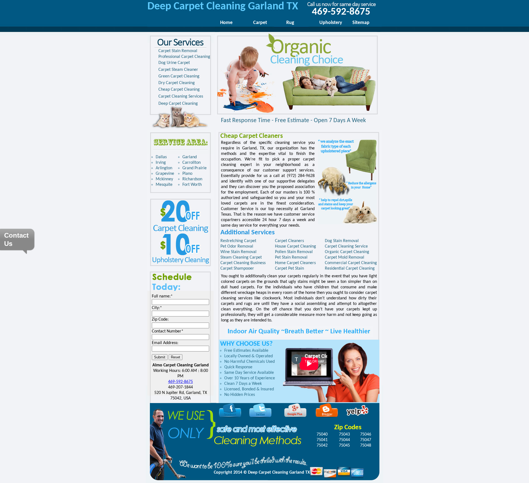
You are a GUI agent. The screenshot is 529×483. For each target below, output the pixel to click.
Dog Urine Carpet (174, 63)
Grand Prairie (194, 168)
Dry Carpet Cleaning (176, 83)
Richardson (192, 179)
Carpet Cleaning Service (346, 246)
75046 (365, 434)
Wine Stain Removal (238, 252)
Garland (189, 157)
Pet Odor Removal (236, 246)
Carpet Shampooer (237, 268)
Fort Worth (192, 185)
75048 (365, 445)
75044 (344, 440)
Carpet (260, 22)
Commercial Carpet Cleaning (351, 263)
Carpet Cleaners (289, 241)
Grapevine (165, 173)
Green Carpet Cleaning (178, 76)
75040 (322, 434)
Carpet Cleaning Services (180, 96)
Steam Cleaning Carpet (241, 257)
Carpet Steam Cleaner (178, 70)
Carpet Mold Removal (344, 257)
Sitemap (360, 22)
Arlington (164, 168)
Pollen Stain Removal (294, 252)
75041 (322, 440)
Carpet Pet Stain (289, 268)
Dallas (161, 157)
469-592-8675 (180, 382)
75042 (322, 445)
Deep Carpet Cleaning (178, 103)
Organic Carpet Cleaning (347, 252)
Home (226, 22)
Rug (290, 22)
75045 (344, 445)
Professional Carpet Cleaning (184, 57)
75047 (365, 440)
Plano (187, 173)
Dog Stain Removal (342, 241)
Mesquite (164, 185)
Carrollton (191, 162)
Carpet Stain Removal (177, 51)
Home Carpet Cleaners (295, 263)
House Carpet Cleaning (295, 246)
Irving (161, 162)
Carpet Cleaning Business (243, 263)
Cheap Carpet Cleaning (179, 89)
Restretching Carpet (238, 241)
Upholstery (330, 22)
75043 (344, 434)
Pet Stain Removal (291, 257)
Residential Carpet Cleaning (350, 268)
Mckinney (164, 179)
